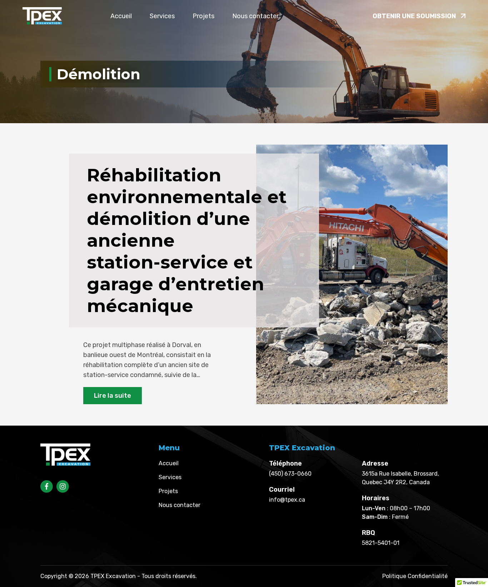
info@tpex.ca (287, 499)
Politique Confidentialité (415, 576)
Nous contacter (255, 16)
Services (162, 16)
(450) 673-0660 (290, 473)
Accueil (121, 16)
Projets (203, 16)
